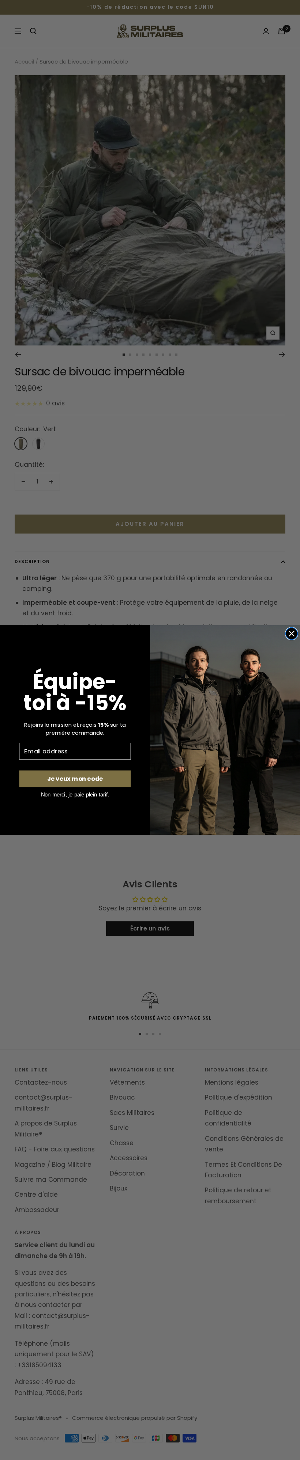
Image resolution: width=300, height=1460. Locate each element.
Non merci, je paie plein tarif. (75, 794)
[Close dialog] (292, 634)
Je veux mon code (75, 779)
